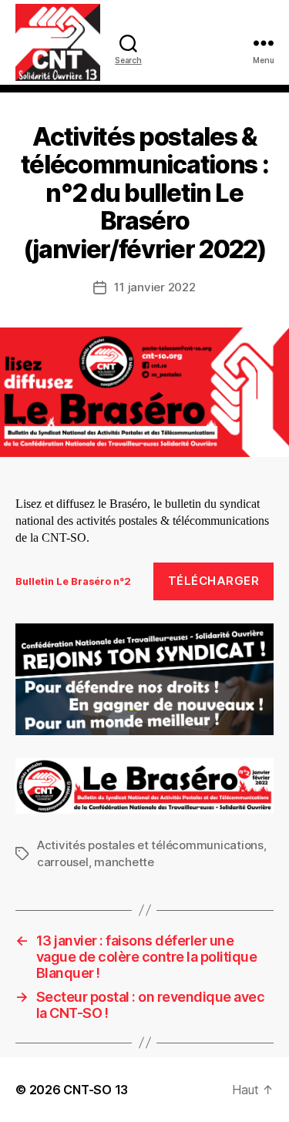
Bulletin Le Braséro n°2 (73, 581)
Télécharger (214, 580)
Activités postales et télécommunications (150, 845)
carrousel (63, 862)
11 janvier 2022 (154, 287)
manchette (124, 862)
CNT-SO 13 (95, 1089)
